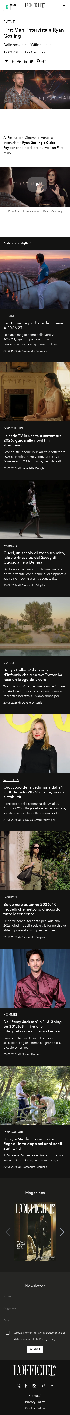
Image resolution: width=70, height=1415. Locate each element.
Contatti (35, 1396)
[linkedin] (25, 62)
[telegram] (44, 62)
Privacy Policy (47, 1339)
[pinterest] (19, 62)
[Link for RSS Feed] (51, 1386)
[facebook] (13, 62)
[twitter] (31, 62)
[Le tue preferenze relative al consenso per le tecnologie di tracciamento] (6, 7)
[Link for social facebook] (26, 1386)
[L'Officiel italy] (35, 5)
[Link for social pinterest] (43, 1386)
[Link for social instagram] (34, 1386)
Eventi (10, 22)
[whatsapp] (38, 62)
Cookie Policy (35, 1408)
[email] (7, 62)
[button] (62, 1232)
